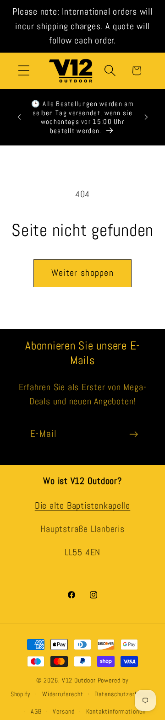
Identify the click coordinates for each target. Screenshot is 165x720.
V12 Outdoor (79, 680)
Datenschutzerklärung (124, 694)
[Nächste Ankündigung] (146, 117)
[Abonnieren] (134, 434)
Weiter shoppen (82, 273)
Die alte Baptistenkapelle (83, 505)
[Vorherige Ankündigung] (19, 117)
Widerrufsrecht (62, 694)
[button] (24, 71)
